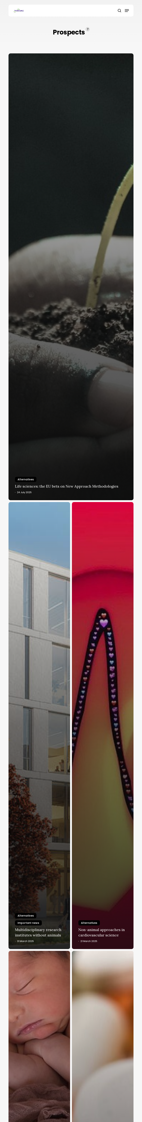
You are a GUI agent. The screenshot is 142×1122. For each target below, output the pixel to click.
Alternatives (26, 479)
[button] (127, 10)
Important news (28, 923)
